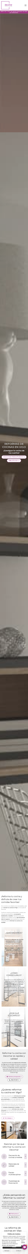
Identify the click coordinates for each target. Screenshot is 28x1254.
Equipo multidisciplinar (15, 1173)
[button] (22, 888)
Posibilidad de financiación (14, 1182)
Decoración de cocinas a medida (15, 1156)
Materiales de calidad (14, 1165)
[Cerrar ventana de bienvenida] (21, 1239)
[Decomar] (6, 5)
